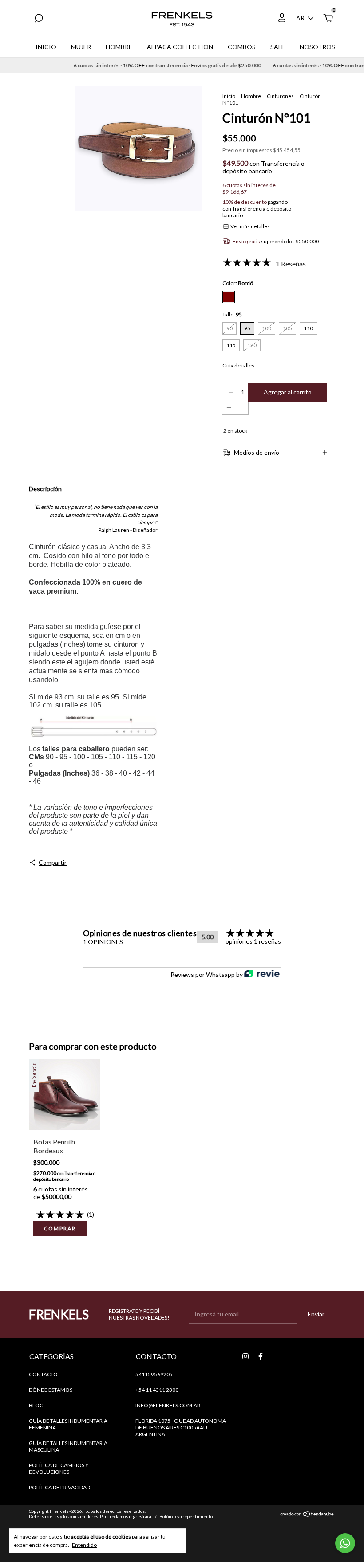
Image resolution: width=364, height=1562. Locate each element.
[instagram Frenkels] (245, 1356)
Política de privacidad (59, 1487)
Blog (36, 1405)
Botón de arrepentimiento (186, 1516)
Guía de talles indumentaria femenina (68, 1424)
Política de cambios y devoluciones (58, 1468)
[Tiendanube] (307, 1515)
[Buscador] (38, 19)
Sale (277, 47)
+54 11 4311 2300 (156, 1389)
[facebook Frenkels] (260, 1356)
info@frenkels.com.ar (167, 1405)
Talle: (232, 314)
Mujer (81, 47)
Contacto (43, 1374)
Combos (242, 47)
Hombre (119, 47)
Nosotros (317, 47)
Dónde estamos (50, 1389)
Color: (237, 283)
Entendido (84, 1545)
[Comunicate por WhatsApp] (345, 1543)
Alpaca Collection (180, 47)
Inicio (46, 47)
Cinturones (280, 96)
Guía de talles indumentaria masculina (68, 1446)
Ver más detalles (249, 226)
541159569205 (154, 1374)
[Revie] (262, 974)
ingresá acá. (140, 1516)
